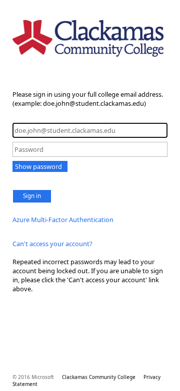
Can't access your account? (52, 243)
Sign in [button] (32, 196)
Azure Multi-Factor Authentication (63, 219)
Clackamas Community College (99, 376)
